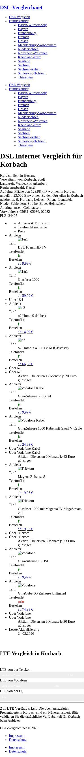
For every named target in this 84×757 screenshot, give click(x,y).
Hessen (23, 41)
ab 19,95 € (25, 493)
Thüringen (25, 77)
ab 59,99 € (25, 295)
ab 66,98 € (25, 364)
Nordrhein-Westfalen (32, 53)
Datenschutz (17, 740)
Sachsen (24, 65)
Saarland (24, 61)
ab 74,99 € (25, 609)
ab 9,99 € (24, 263)
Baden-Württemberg (32, 25)
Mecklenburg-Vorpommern (37, 45)
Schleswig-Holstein (31, 73)
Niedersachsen (28, 49)
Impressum (16, 736)
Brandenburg (27, 33)
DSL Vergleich (19, 17)
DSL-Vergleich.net (21, 7)
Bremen (23, 37)
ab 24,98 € (25, 444)
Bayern (23, 29)
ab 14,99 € (25, 332)
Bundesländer (18, 21)
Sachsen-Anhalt (29, 69)
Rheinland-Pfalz (29, 57)
